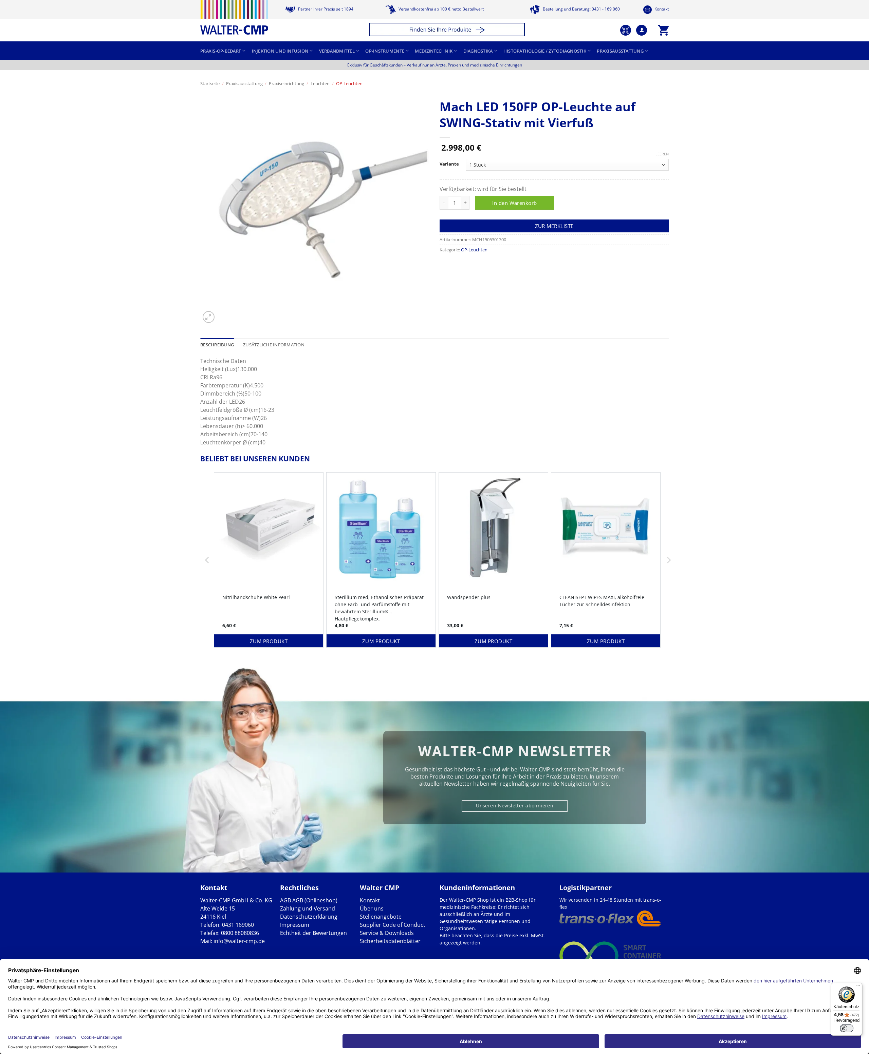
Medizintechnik (433, 51)
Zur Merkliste (554, 226)
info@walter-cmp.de (239, 941)
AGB (285, 900)
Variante (449, 164)
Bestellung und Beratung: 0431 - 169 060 (581, 9)
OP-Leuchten (349, 83)
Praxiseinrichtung (286, 83)
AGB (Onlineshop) (314, 900)
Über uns (372, 908)
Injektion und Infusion (280, 51)
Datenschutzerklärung (308, 916)
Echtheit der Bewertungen (313, 933)
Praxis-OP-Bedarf (220, 51)
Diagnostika (478, 51)
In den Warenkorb (514, 202)
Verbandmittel (337, 51)
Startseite (210, 83)
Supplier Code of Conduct (392, 924)
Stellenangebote (381, 916)
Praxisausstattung (620, 51)
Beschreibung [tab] (217, 345)
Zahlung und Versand (307, 908)
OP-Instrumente (384, 51)
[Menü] (858, 987)
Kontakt (661, 9)
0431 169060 (238, 924)
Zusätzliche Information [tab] (273, 345)
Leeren (662, 154)
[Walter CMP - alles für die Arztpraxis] (234, 17)
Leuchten (320, 83)
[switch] (846, 1028)
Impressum (294, 924)
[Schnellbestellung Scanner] (625, 30)
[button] (448, 30)
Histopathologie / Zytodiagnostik (544, 51)
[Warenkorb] (663, 30)
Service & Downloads (387, 933)
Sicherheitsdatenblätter (390, 941)
